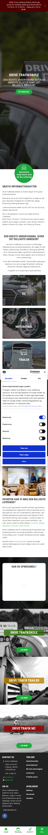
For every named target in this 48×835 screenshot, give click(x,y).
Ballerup (29, 790)
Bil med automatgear (34, 769)
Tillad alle (24, 448)
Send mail (9, 780)
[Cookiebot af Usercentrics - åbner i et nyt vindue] (30, 372)
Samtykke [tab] (9, 378)
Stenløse (29, 798)
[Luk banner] (44, 372)
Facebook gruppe (20, 541)
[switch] (42, 424)
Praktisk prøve (32, 777)
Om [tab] (39, 378)
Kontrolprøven (32, 765)
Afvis (24, 461)
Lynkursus (30, 773)
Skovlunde (30, 794)
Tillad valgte (24, 455)
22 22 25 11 (9, 777)
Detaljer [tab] (24, 378)
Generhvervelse (32, 761)
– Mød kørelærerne (9, 810)
